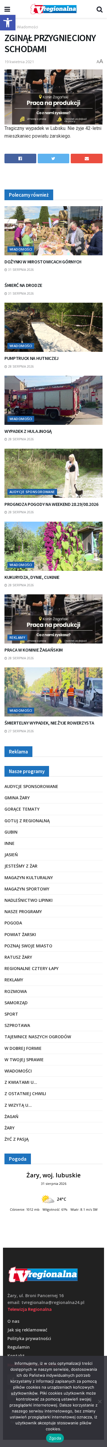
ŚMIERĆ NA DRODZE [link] (23, 285)
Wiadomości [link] (27, 26)
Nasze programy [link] (23, 911)
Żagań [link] (11, 1116)
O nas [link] (13, 1321)
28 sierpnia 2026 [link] (20, 366)
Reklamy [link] (17, 637)
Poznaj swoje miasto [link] (28, 946)
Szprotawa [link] (17, 1025)
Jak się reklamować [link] (27, 1330)
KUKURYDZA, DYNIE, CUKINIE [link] (31, 577)
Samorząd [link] (16, 1002)
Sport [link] (11, 1014)
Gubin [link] (11, 832)
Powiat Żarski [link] (20, 934)
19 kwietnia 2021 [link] (19, 61)
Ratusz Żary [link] (18, 957)
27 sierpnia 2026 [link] (20, 731)
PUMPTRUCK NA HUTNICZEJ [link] (31, 358)
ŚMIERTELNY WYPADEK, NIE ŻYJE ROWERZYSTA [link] (49, 723)
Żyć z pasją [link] (16, 1139)
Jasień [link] (11, 854)
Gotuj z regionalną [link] (27, 820)
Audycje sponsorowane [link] (32, 491)
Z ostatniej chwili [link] (25, 1093)
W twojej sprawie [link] (24, 1059)
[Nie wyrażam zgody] (100, 1401)
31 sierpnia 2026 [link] (20, 270)
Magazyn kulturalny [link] (28, 877)
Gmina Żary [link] (17, 798)
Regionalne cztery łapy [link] (31, 968)
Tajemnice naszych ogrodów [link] (37, 1036)
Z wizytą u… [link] (18, 1105)
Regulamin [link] (18, 1347)
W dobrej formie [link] (23, 1048)
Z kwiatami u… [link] (20, 1082)
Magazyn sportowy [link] (26, 889)
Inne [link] (9, 843)
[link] (7, 22)
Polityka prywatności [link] (29, 1338)
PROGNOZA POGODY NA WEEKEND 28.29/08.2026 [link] (51, 504)
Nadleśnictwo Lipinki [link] (28, 900)
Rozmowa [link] (15, 991)
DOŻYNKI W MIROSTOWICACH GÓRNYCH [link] (42, 262)
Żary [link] (9, 1128)
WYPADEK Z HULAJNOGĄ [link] (28, 431)
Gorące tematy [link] (22, 809)
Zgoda (55, 1438)
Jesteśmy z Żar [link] (20, 866)
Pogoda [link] (13, 923)
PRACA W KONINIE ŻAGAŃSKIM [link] (33, 650)
